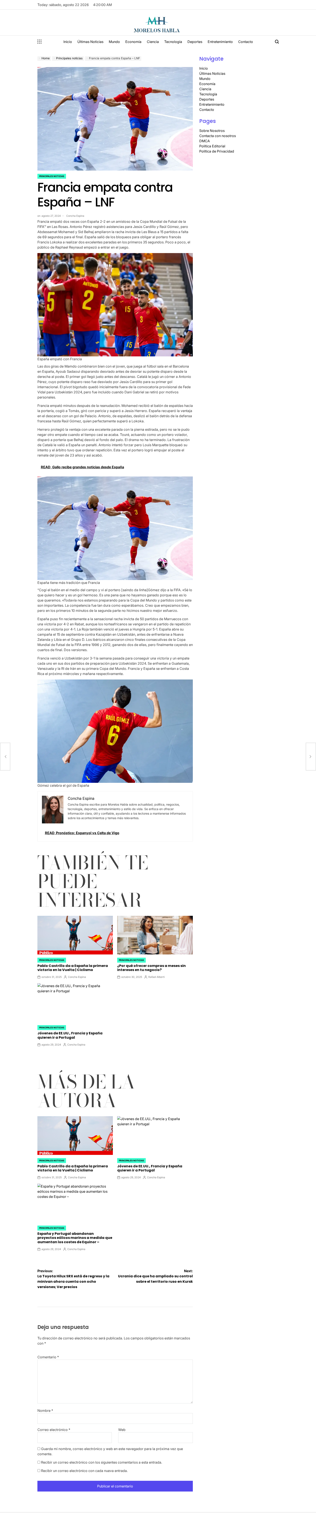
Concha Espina (75, 215)
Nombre (45, 1410)
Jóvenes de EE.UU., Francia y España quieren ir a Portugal (70, 1035)
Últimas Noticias (90, 42)
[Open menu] (39, 42)
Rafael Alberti (156, 977)
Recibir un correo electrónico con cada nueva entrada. (84, 1471)
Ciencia (153, 42)
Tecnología (173, 42)
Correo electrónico (53, 1430)
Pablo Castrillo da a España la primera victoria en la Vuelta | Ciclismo (72, 967)
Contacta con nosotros (217, 136)
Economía (133, 42)
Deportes (194, 42)
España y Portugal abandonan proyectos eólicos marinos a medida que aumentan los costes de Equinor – (74, 1237)
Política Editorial (212, 146)
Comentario (48, 1357)
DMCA (204, 141)
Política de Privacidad (216, 151)
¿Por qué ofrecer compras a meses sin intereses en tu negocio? (151, 967)
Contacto (245, 42)
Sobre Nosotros (212, 130)
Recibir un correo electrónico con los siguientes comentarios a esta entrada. (101, 1462)
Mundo (114, 42)
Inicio (67, 42)
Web (122, 1430)
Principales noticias (51, 176)
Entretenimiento (220, 42)
